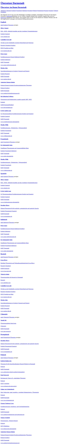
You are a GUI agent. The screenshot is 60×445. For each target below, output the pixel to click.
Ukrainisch (3, 12)
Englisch (14, 10)
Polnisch (35, 10)
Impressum (9, 16)
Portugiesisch (40, 10)
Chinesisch (8, 10)
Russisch (46, 10)
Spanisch (51, 10)
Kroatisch (30, 10)
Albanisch (3, 10)
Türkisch (56, 10)
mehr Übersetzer (7, 25)
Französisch (19, 10)
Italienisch (24, 10)
